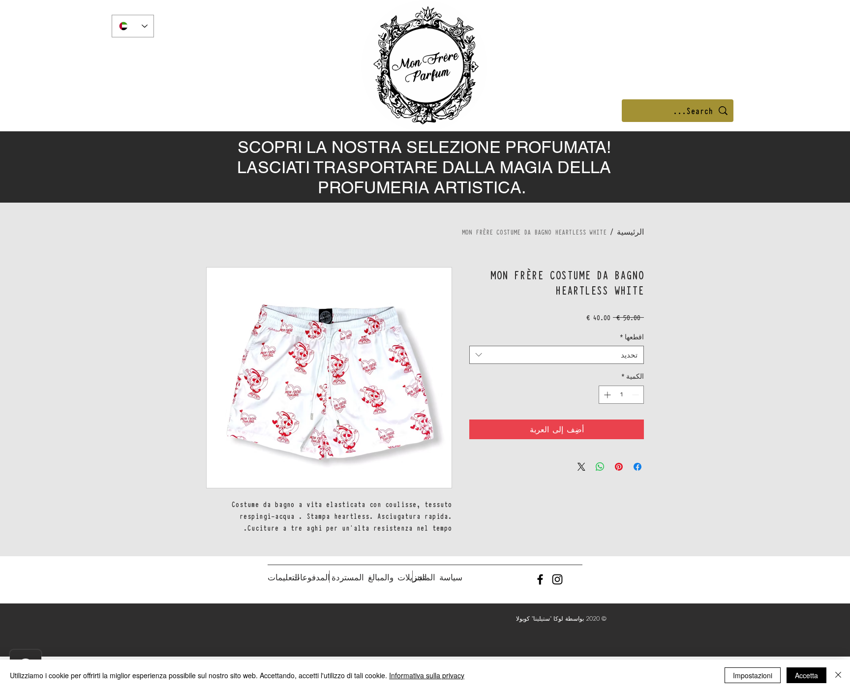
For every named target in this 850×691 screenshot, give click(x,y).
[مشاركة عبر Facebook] (637, 467)
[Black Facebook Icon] (540, 579)
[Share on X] (581, 467)
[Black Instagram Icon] (557, 579)
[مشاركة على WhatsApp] (600, 467)
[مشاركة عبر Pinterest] (619, 467)
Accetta (806, 675)
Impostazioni (752, 675)
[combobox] (556, 355)
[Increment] (606, 394)
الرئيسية (630, 231)
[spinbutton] (621, 394)
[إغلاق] (838, 675)
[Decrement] (636, 394)
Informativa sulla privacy (426, 675)
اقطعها (632, 336)
